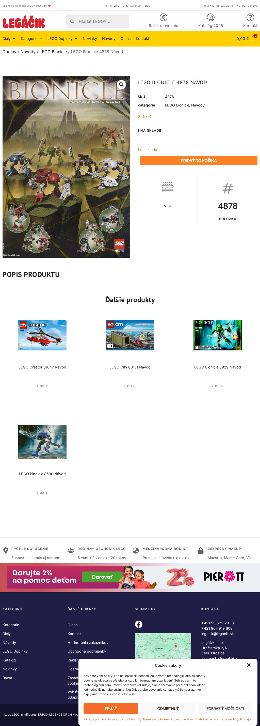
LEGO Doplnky (15, 651)
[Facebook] (138, 624)
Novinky (90, 38)
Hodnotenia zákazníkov (88, 642)
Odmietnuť (168, 708)
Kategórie (11, 625)
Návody (109, 38)
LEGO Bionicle (53, 51)
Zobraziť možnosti (225, 708)
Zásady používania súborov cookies (109, 719)
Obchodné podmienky (87, 651)
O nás (126, 38)
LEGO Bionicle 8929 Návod (217, 367)
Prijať (111, 708)
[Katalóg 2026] (211, 17)
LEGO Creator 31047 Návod (42, 367)
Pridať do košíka (199, 160)
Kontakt (250, 25)
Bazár (7, 678)
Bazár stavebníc (163, 25)
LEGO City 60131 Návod (130, 367)
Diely (7, 633)
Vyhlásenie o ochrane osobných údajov (166, 719)
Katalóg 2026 (210, 25)
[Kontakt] (250, 17)
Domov (10, 51)
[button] (249, 665)
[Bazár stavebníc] (163, 17)
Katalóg (9, 660)
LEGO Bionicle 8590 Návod (42, 474)
